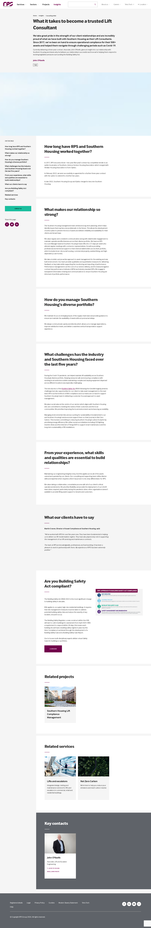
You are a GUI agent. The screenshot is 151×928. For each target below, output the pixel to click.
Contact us (18, 208)
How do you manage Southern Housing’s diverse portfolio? (16, 160)
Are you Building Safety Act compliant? (15, 189)
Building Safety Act (68, 388)
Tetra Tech (128, 4)
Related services (11, 195)
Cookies (51, 903)
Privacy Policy (40, 903)
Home (35, 15)
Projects (46, 4)
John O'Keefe (39, 60)
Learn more (53, 649)
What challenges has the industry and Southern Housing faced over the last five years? (18, 168)
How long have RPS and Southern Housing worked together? (18, 147)
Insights (57, 4)
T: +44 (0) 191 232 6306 (53, 868)
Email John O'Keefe (53, 871)
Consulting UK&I (51, 16)
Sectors (33, 4)
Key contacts (10, 199)
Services (20, 4)
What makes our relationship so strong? (17, 154)
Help (11, 907)
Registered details (16, 903)
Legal (29, 903)
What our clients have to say (16, 184)
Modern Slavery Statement (68, 903)
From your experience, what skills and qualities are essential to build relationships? (18, 177)
